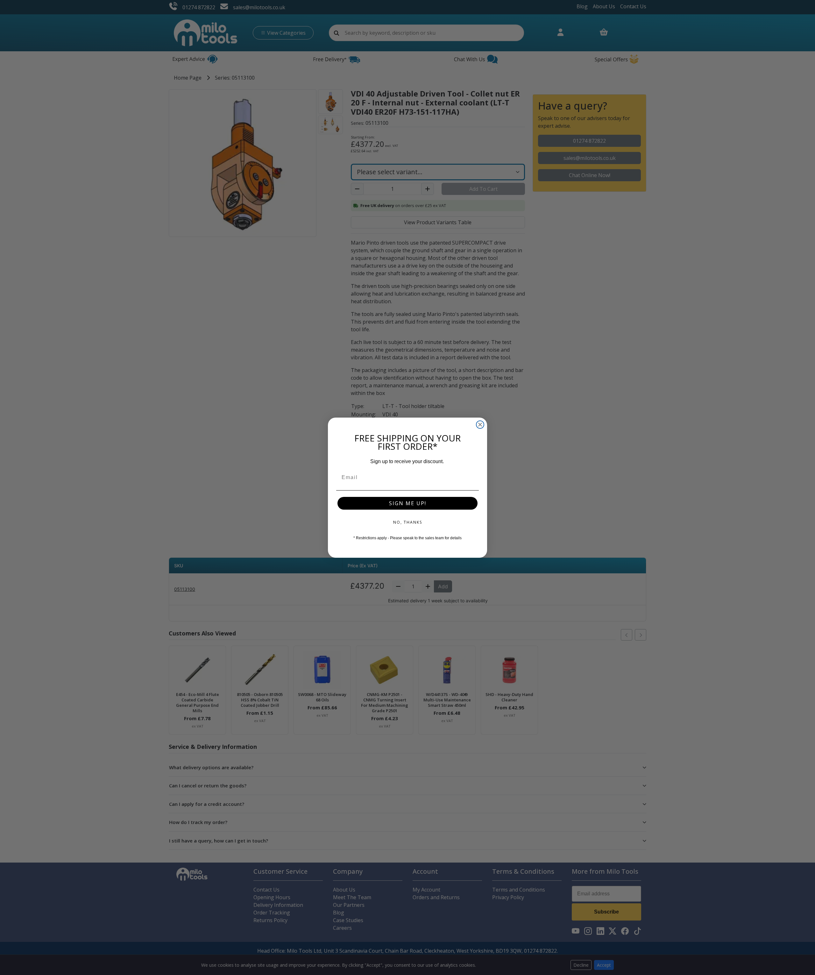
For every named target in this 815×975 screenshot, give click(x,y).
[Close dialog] (480, 424)
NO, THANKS (407, 522)
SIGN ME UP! (407, 503)
